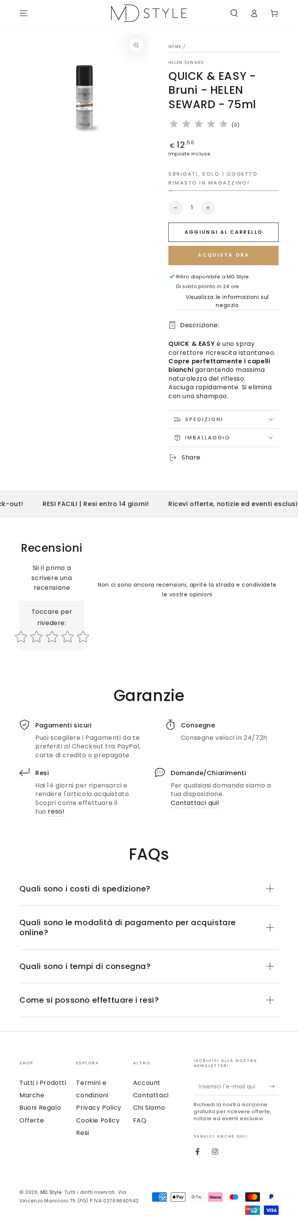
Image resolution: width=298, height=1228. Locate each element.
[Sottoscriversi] (274, 1086)
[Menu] (24, 13)
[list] (149, 768)
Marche (32, 1095)
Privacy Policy (98, 1107)
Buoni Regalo (40, 1107)
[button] (234, 13)
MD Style (51, 1192)
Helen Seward (186, 63)
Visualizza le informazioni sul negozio (227, 301)
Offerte (31, 1120)
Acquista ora (223, 255)
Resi (82, 1132)
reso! (56, 811)
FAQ (140, 1120)
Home (174, 47)
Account (147, 1082)
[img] (198, 125)
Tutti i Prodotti (42, 1082)
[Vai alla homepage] (149, 13)
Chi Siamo (149, 1107)
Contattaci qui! (195, 802)
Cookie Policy (98, 1120)
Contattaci (151, 1095)
